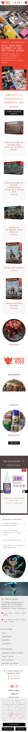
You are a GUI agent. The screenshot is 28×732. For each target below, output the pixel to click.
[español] (19, 2)
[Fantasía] (14, 391)
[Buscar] (13, 2)
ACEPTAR (20, 729)
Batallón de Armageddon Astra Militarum (14, 229)
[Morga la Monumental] (14, 253)
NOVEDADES (14, 374)
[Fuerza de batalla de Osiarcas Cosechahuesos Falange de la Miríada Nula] (14, 168)
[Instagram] (17, 687)
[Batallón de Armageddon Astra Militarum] (14, 212)
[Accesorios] (14, 421)
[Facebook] (12, 687)
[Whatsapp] (22, 2)
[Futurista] (14, 330)
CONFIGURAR (14, 724)
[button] (15, 2)
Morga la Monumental (14, 268)
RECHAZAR (8, 729)
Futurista (14, 150)
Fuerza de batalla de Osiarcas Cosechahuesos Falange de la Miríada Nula (14, 187)
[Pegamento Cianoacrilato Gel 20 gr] (14, 482)
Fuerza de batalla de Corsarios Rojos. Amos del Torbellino (14, 145)
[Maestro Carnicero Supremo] (14, 288)
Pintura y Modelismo (14, 503)
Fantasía (14, 194)
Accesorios (14, 435)
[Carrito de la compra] (17, 2)
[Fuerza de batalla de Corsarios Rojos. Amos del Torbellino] (14, 127)
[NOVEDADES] (14, 360)
